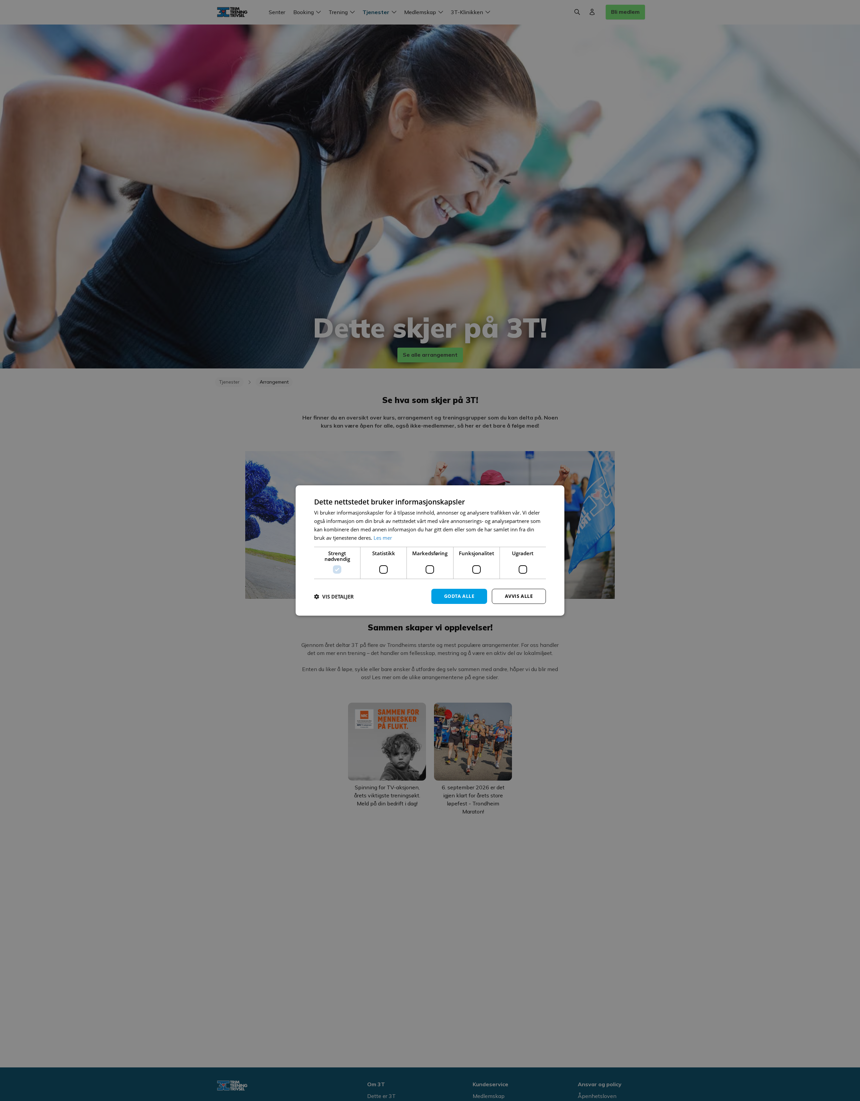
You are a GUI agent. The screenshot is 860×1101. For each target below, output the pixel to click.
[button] (334, 596)
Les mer (383, 537)
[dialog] (430, 550)
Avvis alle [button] (519, 596)
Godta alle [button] (459, 596)
